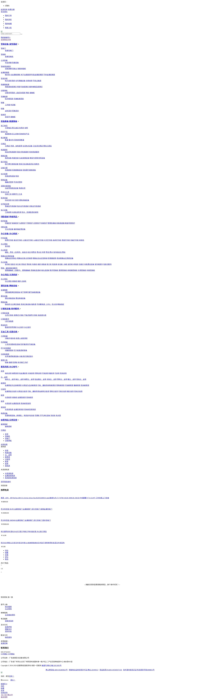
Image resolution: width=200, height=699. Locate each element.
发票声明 (8, 627)
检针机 (7, 75)
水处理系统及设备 (11, 188)
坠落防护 (43, 223)
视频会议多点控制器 (24, 258)
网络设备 (4, 302)
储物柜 (32, 93)
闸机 (27, 93)
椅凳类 (3, 383)
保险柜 (14, 281)
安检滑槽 (8, 69)
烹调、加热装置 (16, 146)
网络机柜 (60, 304)
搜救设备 (4, 156)
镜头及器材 (45, 270)
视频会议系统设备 (7, 256)
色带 (43, 252)
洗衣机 (52, 415)
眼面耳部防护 (70, 223)
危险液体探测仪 (11, 87)
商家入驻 (8, 28)
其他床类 (63, 373)
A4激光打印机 (38, 240)
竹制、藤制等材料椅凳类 (47, 385)
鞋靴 (2, 109)
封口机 (18, 264)
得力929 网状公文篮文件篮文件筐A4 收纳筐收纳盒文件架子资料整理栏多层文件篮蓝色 (33, 543)
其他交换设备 (26, 304)
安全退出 (4, 12)
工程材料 (8, 212)
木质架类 (8, 403)
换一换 (10, 597)
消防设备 (4, 227)
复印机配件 (99, 264)
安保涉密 (4, 78)
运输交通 (4, 168)
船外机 (12, 338)
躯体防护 (15, 223)
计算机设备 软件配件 (10, 309)
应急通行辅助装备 (29, 170)
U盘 (6, 321)
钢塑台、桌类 (29, 379)
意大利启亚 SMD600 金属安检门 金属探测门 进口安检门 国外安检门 (26, 520)
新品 (6, 559)
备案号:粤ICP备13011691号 (51, 665)
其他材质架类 (26, 403)
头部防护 (22, 223)
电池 (17, 176)
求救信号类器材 (35, 206)
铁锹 (6, 362)
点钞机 (23, 281)
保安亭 (7, 117)
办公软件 (20, 327)
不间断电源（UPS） (44, 304)
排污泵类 (15, 200)
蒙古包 (11, 140)
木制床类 (31, 373)
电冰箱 (31, 415)
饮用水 (21, 128)
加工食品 (4, 126)
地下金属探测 (26, 75)
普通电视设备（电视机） (14, 415)
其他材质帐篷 (19, 140)
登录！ (11, 676)
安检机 (3, 54)
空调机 (37, 415)
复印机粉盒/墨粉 (59, 252)
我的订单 (8, 15)
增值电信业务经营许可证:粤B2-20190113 (83, 670)
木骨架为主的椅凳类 (29, 385)
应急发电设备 (10, 176)
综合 (6, 550)
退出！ (12, 680)
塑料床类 (38, 373)
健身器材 (4, 424)
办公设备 (4, 262)
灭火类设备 (9, 229)
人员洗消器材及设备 (12, 344)
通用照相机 (63, 270)
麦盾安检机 (9, 56)
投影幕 (54, 264)
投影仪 (12, 264)
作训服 (12, 105)
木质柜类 (8, 397)
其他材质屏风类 (30, 409)
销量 (6, 553)
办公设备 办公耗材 (9, 234)
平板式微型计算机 (31, 315)
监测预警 (4, 290)
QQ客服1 (4, 654)
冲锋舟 (7, 338)
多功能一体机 (63, 264)
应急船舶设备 (17, 170)
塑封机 (29, 264)
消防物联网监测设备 (12, 292)
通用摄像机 (26, 270)
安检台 (14, 69)
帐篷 (6, 140)
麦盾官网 (4, 643)
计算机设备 (5, 313)
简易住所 (22, 188)
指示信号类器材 (23, 206)
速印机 (70, 264)
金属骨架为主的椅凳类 (13, 385)
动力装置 (4, 174)
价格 (6, 555)
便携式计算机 (19, 315)
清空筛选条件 (6, 482)
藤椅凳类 (77, 385)
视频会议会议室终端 (40, 258)
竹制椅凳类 (69, 385)
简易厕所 (4, 150)
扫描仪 (81, 264)
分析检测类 (5, 354)
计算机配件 (5, 319)
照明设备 (4, 180)
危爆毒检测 (5, 84)
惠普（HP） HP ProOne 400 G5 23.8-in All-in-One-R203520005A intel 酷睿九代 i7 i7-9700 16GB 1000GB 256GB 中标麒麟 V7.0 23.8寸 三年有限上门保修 (55, 498)
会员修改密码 (10, 615)
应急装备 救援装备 (9, 121)
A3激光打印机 (27, 240)
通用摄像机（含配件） (13, 270)
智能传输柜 (22, 69)
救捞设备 (8, 158)
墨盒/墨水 (49, 252)
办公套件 (27, 327)
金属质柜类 (22, 397)
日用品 (3, 144)
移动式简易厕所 (11, 152)
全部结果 (4, 444)
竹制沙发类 (62, 391)
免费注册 (11, 9)
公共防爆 (4, 60)
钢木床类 (8, 373)
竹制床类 (45, 373)
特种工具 (8, 194)
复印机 (7, 264)
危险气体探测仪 (23, 87)
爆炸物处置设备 (19, 229)
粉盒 (29, 252)
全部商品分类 (6, 40)
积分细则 (8, 607)
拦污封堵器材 (6, 348)
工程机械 (4, 336)
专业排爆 (8, 62)
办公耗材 (4, 250)
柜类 (2, 395)
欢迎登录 (4, 9)
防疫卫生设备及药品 (26, 164)
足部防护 (36, 223)
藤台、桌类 (72, 379)
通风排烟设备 (24, 200)
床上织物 (15, 134)
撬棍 (10, 362)
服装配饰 (8, 134)
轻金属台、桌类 (40, 379)
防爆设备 (15, 62)
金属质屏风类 (19, 409)
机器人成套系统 (22, 338)
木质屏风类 (9, 409)
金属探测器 (5, 72)
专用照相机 (82, 270)
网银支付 (8, 629)
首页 (6, 434)
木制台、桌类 (52, 379)
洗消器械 (4, 342)
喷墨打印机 (9, 240)
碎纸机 (75, 264)
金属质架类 (16, 403)
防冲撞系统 (9, 99)
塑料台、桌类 (62, 379)
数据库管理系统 (11, 327)
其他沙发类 (78, 391)
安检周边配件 (6, 66)
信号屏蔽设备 (20, 81)
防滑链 (15, 362)
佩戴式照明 (9, 182)
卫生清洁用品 (38, 146)
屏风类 (3, 407)
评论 (6, 557)
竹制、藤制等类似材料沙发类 (38, 391)
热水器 (58, 415)
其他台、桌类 (81, 379)
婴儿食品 (15, 128)
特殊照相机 (91, 270)
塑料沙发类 (54, 391)
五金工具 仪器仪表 (9, 332)
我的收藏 (8, 24)
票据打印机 (66, 240)
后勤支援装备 (6, 186)
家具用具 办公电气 (9, 367)
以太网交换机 (15, 304)
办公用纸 (4, 244)
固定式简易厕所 (23, 152)
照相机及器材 (36, 270)
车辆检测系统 (19, 99)
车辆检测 (4, 96)
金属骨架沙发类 (11, 391)
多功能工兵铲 (23, 362)
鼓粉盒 (24, 252)
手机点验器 (37, 81)
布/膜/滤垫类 (16, 212)
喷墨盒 (33, 252)
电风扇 (26, 415)
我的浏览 (8, 19)
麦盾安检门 (9, 50)
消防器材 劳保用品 (9, 217)
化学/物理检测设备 (12, 356)
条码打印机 (57, 240)
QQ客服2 (11, 654)
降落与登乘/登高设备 (37, 158)
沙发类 (3, 389)
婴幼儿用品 (47, 146)
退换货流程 (9, 621)
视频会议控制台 (11, 258)
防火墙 (54, 304)
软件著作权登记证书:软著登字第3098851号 (138, 670)
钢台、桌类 (19, 379)
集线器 (10, 321)
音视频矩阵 (52, 258)
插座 (39, 264)
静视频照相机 (73, 270)
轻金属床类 (23, 373)
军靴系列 (15, 111)
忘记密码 (8, 609)
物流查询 (8, 637)
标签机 (81, 240)
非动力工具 (5, 192)
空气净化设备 (45, 415)
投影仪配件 (107, 264)
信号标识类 (5, 204)
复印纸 (7, 246)
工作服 (7, 105)
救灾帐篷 (4, 138)
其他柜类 (29, 397)
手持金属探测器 (49, 75)
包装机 (34, 264)
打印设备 (4, 238)
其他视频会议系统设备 (65, 258)
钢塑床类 (15, 373)
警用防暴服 (52, 223)
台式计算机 (9, 315)
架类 (2, 401)
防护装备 (4, 221)
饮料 (26, 128)
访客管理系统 (10, 93)
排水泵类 (8, 200)
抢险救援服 (60, 223)
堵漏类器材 (9, 350)
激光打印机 (18, 240)
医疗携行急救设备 (11, 164)
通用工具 (4, 360)
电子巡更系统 (10, 81)
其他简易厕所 (34, 152)
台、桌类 (4, 377)
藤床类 (51, 373)
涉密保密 (29, 81)
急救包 (36, 164)
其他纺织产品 (24, 134)
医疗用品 (4, 162)
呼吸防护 (8, 223)
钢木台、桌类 (10, 379)
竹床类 (57, 373)
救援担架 (15, 158)
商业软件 (4, 325)
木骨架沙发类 (22, 391)
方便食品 (8, 128)
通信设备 (4, 296)
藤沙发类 (70, 391)
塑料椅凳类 (60, 385)
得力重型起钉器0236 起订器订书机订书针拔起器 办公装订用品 (24, 531)
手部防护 (29, 223)
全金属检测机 (15, 75)
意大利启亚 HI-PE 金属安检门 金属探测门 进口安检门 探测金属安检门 (26, 509)
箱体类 (3, 115)
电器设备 (4, 413)
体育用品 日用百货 (9, 420)
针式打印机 (48, 240)
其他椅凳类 (85, 385)
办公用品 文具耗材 (9, 275)
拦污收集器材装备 (20, 350)
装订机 (49, 264)
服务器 (33, 304)
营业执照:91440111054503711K (111, 670)
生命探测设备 (24, 158)
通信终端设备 (20, 298)
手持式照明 (18, 182)
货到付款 (8, 631)
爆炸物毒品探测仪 (35, 87)
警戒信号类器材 (11, 206)
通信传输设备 (10, 298)
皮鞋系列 (8, 111)
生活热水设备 (27, 146)
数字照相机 (54, 270)
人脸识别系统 (20, 93)
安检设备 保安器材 (9, 44)
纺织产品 (4, 132)
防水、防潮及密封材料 (30, 212)
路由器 (7, 304)
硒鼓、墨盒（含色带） (13, 252)
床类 (2, 371)
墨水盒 (39, 252)
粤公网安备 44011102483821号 (57, 670)
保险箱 (43, 264)
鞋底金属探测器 (37, 75)
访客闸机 (4, 90)
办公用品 (4, 279)
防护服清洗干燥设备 (27, 344)
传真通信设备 (89, 264)
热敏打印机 (74, 240)
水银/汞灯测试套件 (26, 356)
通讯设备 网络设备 (9, 286)
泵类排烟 (4, 198)
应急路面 (8, 170)
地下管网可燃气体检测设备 (30, 292)
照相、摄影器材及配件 (9, 268)
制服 (2, 102)
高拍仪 (23, 264)
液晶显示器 (42, 315)
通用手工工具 (17, 194)
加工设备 (4, 210)
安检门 (3, 48)
